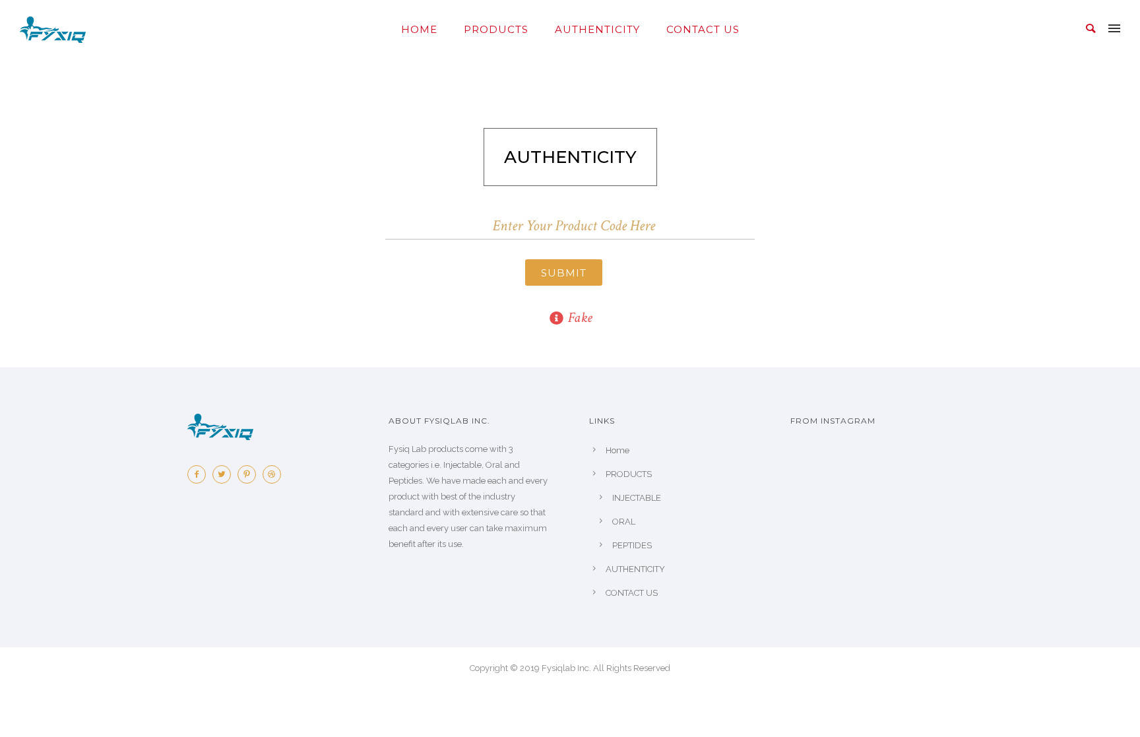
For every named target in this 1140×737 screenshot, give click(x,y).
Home (419, 29)
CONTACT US (703, 29)
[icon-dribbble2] (275, 474)
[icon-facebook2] (199, 474)
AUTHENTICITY (597, 29)
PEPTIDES (632, 545)
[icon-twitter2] (225, 474)
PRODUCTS (496, 29)
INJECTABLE (636, 498)
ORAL (623, 522)
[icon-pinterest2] (250, 474)
